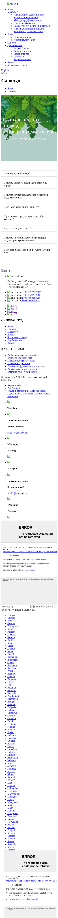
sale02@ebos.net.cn (30, 300)
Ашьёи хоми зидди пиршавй (29, 28)
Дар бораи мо (14, 45)
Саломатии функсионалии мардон (32, 26)
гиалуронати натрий (32, 393)
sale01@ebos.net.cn (30, 297)
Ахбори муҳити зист (24, 40)
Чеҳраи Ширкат (22, 48)
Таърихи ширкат (22, 59)
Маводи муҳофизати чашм (28, 20)
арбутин (11, 390)
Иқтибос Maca (37, 390)
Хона (10, 9)
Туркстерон (13, 393)
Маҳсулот (12, 12)
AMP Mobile (13, 388)
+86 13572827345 (32, 292)
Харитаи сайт (14, 385)
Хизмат (11, 62)
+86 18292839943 (32, 295)
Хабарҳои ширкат (23, 37)
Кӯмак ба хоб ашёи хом (26, 17)
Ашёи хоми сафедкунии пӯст (29, 14)
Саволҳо (11, 42)
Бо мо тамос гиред (17, 65)
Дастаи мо (19, 56)
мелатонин (23, 390)
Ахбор (10, 34)
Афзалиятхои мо (22, 51)
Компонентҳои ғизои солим (28, 31)
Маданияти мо (21, 53)
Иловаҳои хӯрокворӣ (25, 23)
